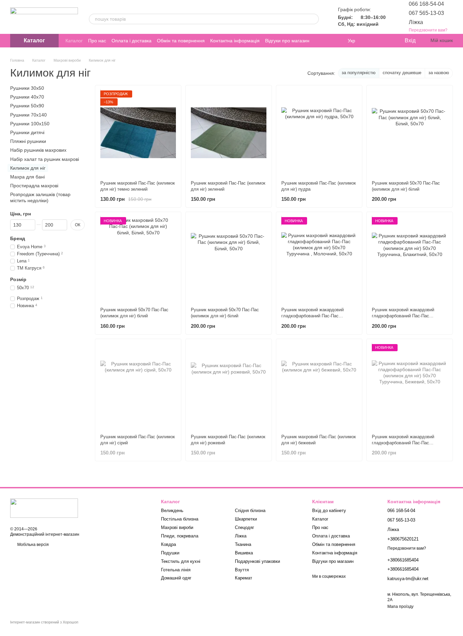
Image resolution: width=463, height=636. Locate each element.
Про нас (97, 40)
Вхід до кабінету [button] (329, 510)
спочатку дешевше (402, 72)
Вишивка (244, 552)
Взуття (242, 569)
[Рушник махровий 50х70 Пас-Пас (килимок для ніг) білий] (409, 132)
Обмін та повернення (181, 40)
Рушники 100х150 (29, 123)
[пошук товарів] (313, 19)
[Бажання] (385, 40)
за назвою (438, 72)
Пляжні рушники (28, 141)
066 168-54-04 (426, 4)
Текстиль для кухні (180, 561)
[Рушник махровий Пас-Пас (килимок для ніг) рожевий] (228, 386)
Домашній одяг (176, 577)
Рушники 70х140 (28, 114)
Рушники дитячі (27, 132)
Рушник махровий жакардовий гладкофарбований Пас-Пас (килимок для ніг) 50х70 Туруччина (317, 315)
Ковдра (168, 544)
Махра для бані (27, 176)
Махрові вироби (177, 527)
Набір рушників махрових (38, 150)
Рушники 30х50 (27, 88)
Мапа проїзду (400, 606)
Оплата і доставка (132, 40)
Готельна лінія (175, 569)
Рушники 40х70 (27, 97)
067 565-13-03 (426, 13)
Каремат (243, 577)
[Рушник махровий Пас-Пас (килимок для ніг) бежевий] (319, 386)
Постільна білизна (179, 519)
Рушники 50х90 (27, 105)
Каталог (74, 40)
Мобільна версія (32, 544)
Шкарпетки (246, 519)
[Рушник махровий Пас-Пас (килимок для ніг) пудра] (319, 132)
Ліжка (416, 22)
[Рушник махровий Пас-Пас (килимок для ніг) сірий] (138, 386)
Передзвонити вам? (428, 30)
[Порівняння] (371, 40)
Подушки (170, 552)
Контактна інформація (235, 40)
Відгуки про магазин (287, 40)
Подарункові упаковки (257, 561)
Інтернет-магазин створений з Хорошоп (44, 622)
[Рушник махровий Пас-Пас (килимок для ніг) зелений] (228, 132)
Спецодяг (244, 527)
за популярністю (359, 72)
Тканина (243, 544)
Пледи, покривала (179, 535)
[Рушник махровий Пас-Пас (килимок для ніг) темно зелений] (138, 132)
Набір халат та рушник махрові (44, 159)
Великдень (172, 510)
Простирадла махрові (34, 185)
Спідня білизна (250, 510)
